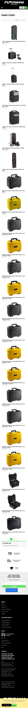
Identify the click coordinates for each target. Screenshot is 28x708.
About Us (3, 605)
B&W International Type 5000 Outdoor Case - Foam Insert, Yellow (13, 468)
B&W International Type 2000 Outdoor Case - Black (13, 191)
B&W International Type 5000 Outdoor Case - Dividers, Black (13, 404)
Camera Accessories (20, 11)
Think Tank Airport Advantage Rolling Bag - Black (13, 84)
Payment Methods (5, 622)
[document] (14, 703)
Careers (3, 613)
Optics (6, 11)
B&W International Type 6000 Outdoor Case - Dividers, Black (13, 511)
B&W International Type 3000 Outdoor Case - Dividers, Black (13, 276)
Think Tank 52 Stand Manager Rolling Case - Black (13, 170)
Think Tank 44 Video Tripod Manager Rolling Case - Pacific (13, 42)
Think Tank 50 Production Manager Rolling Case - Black (13, 148)
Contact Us (3, 607)
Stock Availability (5, 625)
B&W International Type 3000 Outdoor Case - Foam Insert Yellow (13, 298)
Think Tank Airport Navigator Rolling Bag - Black (13, 63)
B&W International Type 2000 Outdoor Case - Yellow (13, 212)
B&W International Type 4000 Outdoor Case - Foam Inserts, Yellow (13, 383)
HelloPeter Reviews (6, 643)
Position (16, 20)
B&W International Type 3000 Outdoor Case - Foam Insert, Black (13, 234)
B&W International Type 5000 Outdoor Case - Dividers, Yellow (13, 447)
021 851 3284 (14, 4)
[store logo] (14, 2)
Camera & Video (12, 11)
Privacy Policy (12, 701)
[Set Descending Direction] (21, 20)
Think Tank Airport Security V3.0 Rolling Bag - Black (13, 127)
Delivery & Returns (5, 620)
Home (2, 11)
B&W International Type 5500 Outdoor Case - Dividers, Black (13, 490)
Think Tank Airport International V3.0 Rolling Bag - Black (14, 106)
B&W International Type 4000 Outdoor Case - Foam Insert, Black (13, 340)
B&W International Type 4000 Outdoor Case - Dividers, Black (13, 319)
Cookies (6, 701)
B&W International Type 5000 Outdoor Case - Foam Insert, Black (13, 426)
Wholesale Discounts (6, 627)
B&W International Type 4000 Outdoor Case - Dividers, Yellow (13, 362)
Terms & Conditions (5, 609)
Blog (2, 647)
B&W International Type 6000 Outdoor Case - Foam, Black (13, 532)
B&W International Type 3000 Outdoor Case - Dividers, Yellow (13, 255)
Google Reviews (5, 640)
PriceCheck (4, 645)
